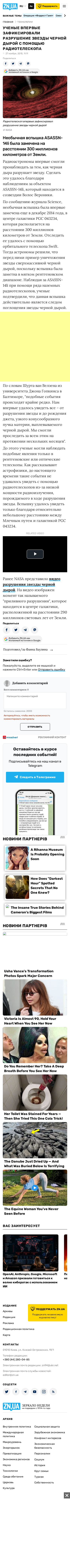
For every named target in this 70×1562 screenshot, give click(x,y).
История (39, 1465)
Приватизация (12, 1453)
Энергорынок (11, 1447)
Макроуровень (12, 1442)
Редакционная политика (18, 1329)
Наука (7, 1465)
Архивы (8, 1311)
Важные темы (12, 15)
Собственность (44, 1482)
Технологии (10, 1470)
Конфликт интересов (47, 1438)
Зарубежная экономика (49, 1432)
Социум (39, 1459)
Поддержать (49, 6)
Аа (31, 6)
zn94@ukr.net (50, 1365)
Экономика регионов (16, 1459)
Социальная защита (47, 1426)
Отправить (35, 727)
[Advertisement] (35, 346)
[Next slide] (64, 15)
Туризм (39, 1476)
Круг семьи (41, 1471)
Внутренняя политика (17, 1426)
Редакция (9, 1317)
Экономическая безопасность (44, 1445)
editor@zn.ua (10, 1375)
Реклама (8, 1323)
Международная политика (13, 1434)
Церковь (8, 1482)
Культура (9, 1488)
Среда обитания (13, 1476)
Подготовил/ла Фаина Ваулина (25, 649)
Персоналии (42, 1453)
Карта (6, 1335)
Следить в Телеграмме (38, 777)
